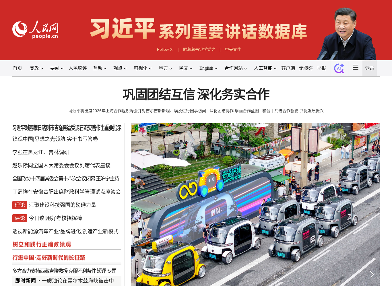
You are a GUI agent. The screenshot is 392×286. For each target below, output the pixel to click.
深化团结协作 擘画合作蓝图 (234, 114)
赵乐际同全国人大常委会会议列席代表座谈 (58, 171)
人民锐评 (74, 70)
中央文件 (233, 51)
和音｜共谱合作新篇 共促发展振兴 (293, 114)
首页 (11, 70)
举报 (331, 70)
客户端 (296, 70)
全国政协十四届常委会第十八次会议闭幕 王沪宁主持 (62, 185)
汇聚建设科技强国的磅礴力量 (58, 226)
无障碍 (315, 70)
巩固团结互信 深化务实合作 (196, 98)
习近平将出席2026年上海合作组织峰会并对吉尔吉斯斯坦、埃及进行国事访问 (137, 114)
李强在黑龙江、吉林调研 (36, 158)
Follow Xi (165, 51)
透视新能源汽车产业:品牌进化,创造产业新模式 (62, 253)
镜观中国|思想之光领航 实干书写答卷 (51, 144)
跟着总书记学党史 (199, 51)
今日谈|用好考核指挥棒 (51, 239)
